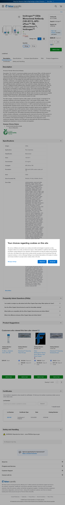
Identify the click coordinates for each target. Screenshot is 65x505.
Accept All (52, 261)
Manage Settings (12, 261)
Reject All (42, 261)
